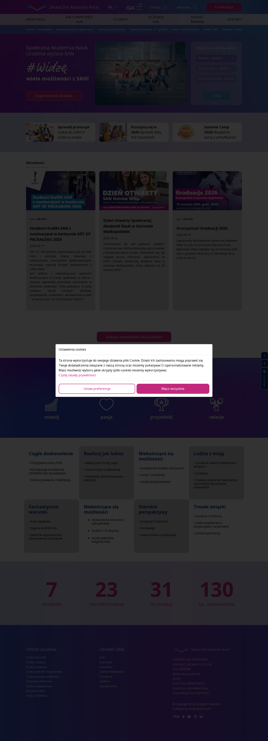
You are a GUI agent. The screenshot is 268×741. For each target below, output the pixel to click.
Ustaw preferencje (97, 388)
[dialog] (134, 370)
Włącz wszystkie (172, 388)
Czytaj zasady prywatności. (77, 375)
